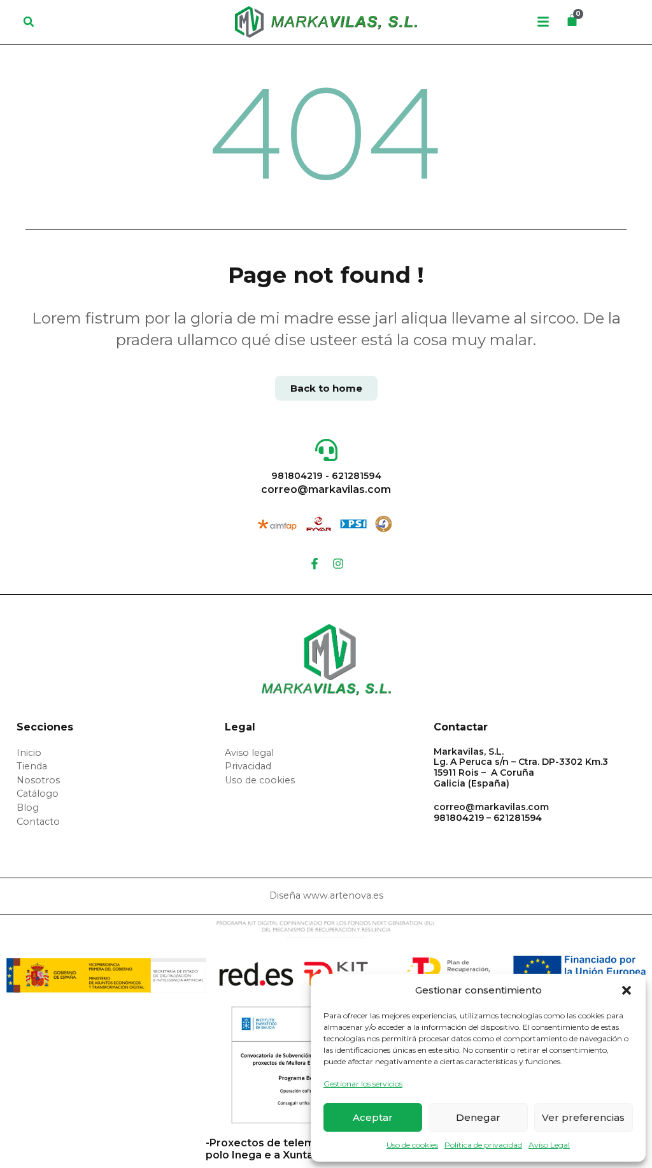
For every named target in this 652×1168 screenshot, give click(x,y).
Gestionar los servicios (362, 1083)
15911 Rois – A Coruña (484, 772)
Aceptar (373, 1117)
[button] (626, 990)
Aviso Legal (549, 1145)
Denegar (478, 1117)
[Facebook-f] (314, 563)
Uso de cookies (412, 1145)
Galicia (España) (471, 783)
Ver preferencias (583, 1117)
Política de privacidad (483, 1145)
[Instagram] (338, 563)
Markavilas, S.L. (469, 751)
